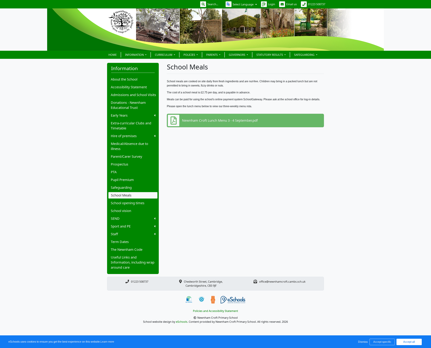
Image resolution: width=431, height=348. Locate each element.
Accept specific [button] (382, 341)
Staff (114, 234)
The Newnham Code (126, 249)
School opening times (127, 203)
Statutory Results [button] (270, 55)
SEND (115, 218)
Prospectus (119, 164)
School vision (121, 210)
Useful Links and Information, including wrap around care (132, 262)
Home (112, 55)
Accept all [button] (409, 341)
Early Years (119, 115)
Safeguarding (121, 187)
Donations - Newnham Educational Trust (128, 105)
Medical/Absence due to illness (129, 146)
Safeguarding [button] (304, 55)
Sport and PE (121, 226)
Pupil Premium (122, 179)
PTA (114, 172)
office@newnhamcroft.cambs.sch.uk (282, 281)
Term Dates (120, 241)
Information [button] (134, 55)
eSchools (181, 322)
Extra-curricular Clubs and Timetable (131, 125)
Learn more (107, 341)
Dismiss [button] (363, 341)
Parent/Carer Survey (126, 156)
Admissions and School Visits (133, 95)
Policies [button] (190, 55)
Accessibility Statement (129, 87)
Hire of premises (124, 136)
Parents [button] (212, 55)
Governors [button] (237, 55)
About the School (124, 79)
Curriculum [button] (164, 55)
